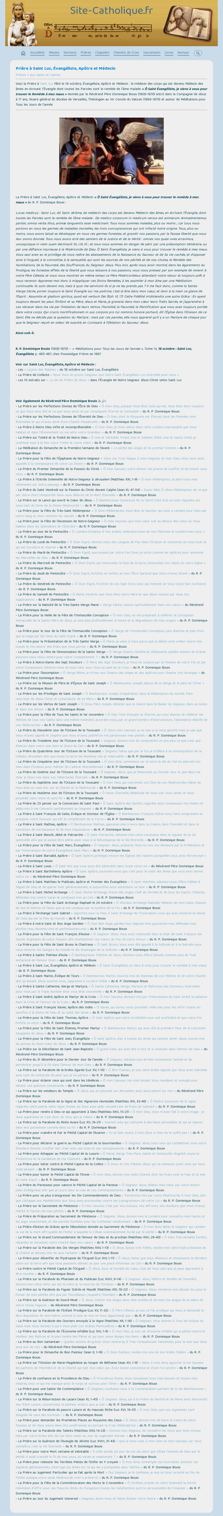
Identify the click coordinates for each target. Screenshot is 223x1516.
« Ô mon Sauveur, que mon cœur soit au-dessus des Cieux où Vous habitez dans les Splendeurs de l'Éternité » (108, 524)
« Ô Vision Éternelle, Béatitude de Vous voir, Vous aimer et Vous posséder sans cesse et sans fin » (105, 796)
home (23, 53)
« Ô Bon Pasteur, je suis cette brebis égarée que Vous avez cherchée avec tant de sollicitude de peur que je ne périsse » (111, 1073)
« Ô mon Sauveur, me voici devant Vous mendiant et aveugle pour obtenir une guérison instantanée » (107, 1083)
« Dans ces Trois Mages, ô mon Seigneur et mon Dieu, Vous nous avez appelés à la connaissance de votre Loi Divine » (110, 461)
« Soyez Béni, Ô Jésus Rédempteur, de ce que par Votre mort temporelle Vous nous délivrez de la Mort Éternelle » (111, 493)
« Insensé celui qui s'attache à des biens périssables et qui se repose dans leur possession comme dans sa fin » (109, 1125)
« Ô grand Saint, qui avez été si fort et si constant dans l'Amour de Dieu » (148, 1049)
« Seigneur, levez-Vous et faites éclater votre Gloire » (118, 1499)
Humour (183, 53)
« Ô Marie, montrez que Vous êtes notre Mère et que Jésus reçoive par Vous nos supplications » (102, 597)
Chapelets (102, 53)
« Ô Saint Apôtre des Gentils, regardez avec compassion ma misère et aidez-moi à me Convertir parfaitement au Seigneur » (109, 806)
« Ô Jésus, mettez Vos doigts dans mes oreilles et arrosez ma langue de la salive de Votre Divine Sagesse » (109, 1303)
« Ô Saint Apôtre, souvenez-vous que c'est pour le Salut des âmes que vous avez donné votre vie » (109, 874)
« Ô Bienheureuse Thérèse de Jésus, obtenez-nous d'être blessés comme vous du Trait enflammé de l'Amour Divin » (106, 958)
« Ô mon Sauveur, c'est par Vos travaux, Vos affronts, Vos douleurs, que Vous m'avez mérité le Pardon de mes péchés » (110, 1209)
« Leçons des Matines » (41, 370)
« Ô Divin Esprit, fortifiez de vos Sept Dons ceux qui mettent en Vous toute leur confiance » (111, 587)
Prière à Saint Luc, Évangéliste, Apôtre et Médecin (65, 69)
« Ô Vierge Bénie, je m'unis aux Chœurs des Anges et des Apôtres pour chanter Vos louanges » (130, 673)
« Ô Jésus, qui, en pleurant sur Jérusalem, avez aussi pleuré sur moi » (125, 1091)
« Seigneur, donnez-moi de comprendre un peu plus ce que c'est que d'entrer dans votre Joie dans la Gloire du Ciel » (108, 743)
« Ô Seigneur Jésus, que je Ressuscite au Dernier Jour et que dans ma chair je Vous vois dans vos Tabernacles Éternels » (108, 775)
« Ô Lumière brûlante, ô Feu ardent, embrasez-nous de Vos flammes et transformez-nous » (137, 532)
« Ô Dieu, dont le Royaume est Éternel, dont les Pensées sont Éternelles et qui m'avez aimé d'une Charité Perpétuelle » (106, 419)
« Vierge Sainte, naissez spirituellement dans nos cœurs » (142, 605)
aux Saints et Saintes (45, 75)
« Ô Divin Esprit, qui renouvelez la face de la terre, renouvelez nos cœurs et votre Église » (139, 563)
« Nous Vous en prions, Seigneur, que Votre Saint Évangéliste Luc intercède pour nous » (114, 375)
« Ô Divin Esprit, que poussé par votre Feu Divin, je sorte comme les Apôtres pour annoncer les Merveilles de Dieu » (110, 555)
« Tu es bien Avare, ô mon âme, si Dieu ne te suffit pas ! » (149, 1133)
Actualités (37, 53)
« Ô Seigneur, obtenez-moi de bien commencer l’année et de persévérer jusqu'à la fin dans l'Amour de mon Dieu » (104, 1062)
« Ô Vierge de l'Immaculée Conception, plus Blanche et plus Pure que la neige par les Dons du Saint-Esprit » (110, 634)
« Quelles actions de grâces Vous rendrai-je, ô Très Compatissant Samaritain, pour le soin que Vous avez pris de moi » (111, 1344)
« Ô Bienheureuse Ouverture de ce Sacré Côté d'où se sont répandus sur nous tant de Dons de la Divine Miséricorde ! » (108, 503)
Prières (86, 53)
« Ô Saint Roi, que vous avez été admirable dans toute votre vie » (101, 867)
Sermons (70, 53)
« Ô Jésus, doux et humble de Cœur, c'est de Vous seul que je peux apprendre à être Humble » (109, 1271)
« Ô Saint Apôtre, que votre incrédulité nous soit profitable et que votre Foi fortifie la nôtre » (108, 1020)
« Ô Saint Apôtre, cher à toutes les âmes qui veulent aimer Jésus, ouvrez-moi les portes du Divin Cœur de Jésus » (110, 1041)
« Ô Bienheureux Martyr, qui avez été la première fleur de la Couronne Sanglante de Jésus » (110, 1031)
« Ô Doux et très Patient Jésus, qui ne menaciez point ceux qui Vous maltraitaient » (110, 1167)
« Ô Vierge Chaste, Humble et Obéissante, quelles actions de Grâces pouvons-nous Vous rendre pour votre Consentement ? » (111, 655)
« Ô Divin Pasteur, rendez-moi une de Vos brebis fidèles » (146, 1353)
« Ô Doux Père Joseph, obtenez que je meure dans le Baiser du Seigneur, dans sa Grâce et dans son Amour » (111, 707)
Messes (54, 53)
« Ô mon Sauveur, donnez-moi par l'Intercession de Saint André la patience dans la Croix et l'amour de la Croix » (111, 1000)
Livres (169, 53)
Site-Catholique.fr (111, 11)
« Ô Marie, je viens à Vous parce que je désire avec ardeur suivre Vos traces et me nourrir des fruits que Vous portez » (109, 644)
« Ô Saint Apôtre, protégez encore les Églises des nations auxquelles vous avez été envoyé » (137, 856)
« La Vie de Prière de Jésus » (68, 380)
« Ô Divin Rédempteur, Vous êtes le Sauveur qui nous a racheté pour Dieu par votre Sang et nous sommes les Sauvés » (111, 513)
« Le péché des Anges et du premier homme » (145, 448)
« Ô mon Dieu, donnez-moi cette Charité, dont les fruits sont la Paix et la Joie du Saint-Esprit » (110, 1177)
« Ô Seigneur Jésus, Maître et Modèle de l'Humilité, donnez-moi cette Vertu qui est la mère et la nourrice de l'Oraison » (106, 1282)
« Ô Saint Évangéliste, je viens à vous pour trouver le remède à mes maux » (111, 968)
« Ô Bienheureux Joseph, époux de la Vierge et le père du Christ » (155, 684)
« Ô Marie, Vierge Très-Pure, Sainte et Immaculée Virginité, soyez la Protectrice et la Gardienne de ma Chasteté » (107, 1156)
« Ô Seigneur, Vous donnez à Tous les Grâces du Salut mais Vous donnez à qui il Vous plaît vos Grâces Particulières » (109, 1324)
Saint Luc (46, 84)
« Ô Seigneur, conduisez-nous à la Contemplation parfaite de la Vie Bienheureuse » (145, 1389)
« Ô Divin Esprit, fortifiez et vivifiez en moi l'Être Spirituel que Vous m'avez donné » (128, 574)
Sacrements (151, 53)
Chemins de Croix (126, 53)
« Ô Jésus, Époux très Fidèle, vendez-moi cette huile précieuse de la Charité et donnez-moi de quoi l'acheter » (111, 1250)
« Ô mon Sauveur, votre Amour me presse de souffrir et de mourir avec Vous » (111, 472)
